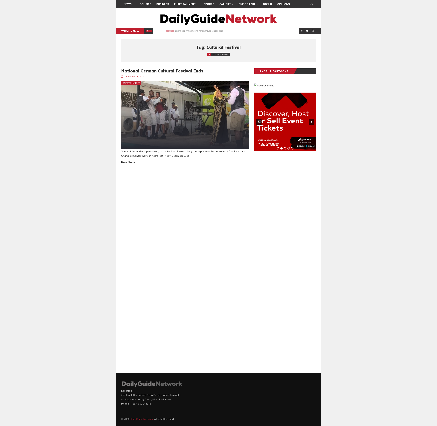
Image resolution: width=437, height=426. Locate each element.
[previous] (259, 122)
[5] (292, 148)
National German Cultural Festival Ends (162, 70)
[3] (285, 148)
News (128, 4)
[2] (281, 148)
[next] (311, 122)
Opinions (283, 4)
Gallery (224, 4)
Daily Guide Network (141, 419)
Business (162, 4)
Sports (209, 4)
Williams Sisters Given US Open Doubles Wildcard (204, 31)
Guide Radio (246, 4)
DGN (266, 4)
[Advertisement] (280, 207)
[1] (278, 148)
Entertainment (185, 4)
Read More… (128, 162)
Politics (145, 4)
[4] (288, 148)
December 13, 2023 (134, 76)
